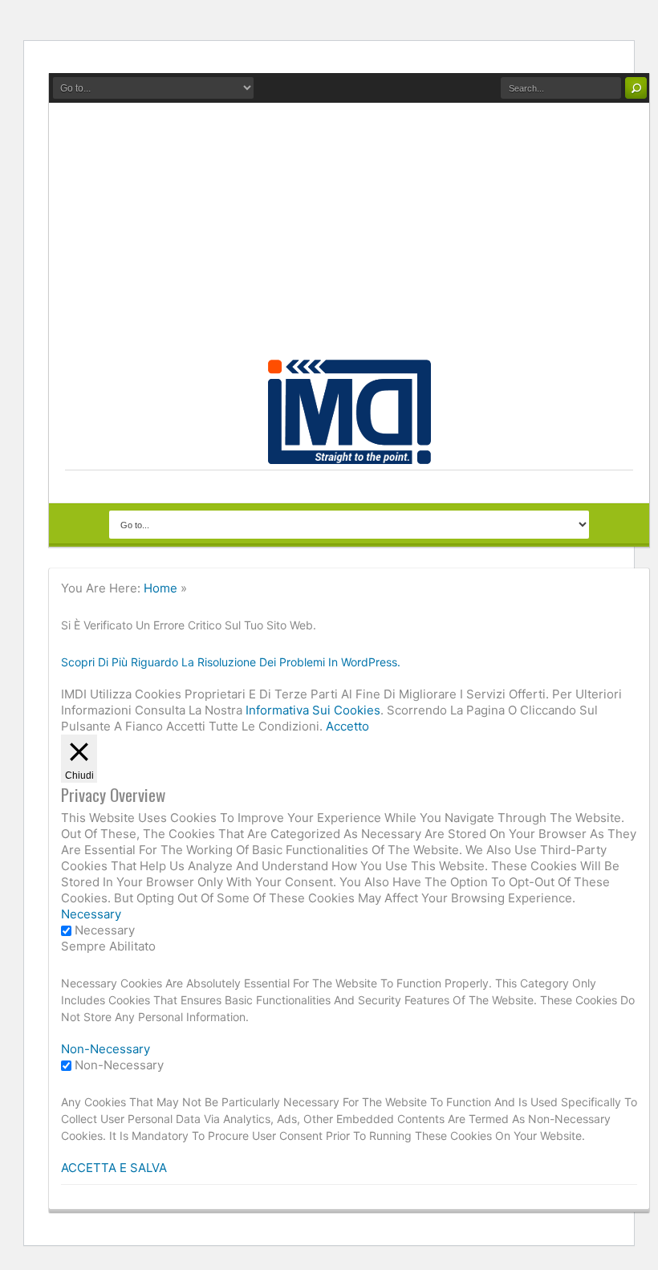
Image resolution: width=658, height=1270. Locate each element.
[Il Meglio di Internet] (349, 455)
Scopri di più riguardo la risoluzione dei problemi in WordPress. (230, 662)
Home (160, 588)
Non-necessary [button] (105, 1048)
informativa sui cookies (313, 710)
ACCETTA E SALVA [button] (114, 1167)
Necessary (105, 930)
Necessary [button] (91, 914)
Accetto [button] (347, 726)
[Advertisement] (349, 239)
